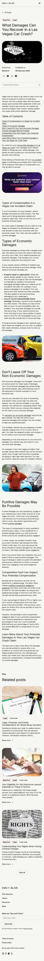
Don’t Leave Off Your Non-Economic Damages (20, 128)
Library (4, 898)
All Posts (7, 12)
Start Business (7, 894)
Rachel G (5, 71)
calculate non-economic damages (18, 415)
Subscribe (8, 924)
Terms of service (7, 938)
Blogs (4, 906)
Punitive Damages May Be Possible (15, 131)
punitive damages (15, 524)
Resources (6, 902)
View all (22, 872)
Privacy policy (28, 928)
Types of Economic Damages (13, 126)
